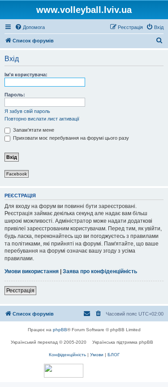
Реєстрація (20, 290)
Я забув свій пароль (27, 111)
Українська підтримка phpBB (122, 342)
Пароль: (14, 94)
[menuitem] (30, 27)
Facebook (16, 173)
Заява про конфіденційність (100, 271)
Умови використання (31, 271)
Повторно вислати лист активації (41, 118)
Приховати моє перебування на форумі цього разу (70, 138)
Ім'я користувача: (25, 74)
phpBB (60, 329)
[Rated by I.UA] (63, 371)
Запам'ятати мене (33, 130)
